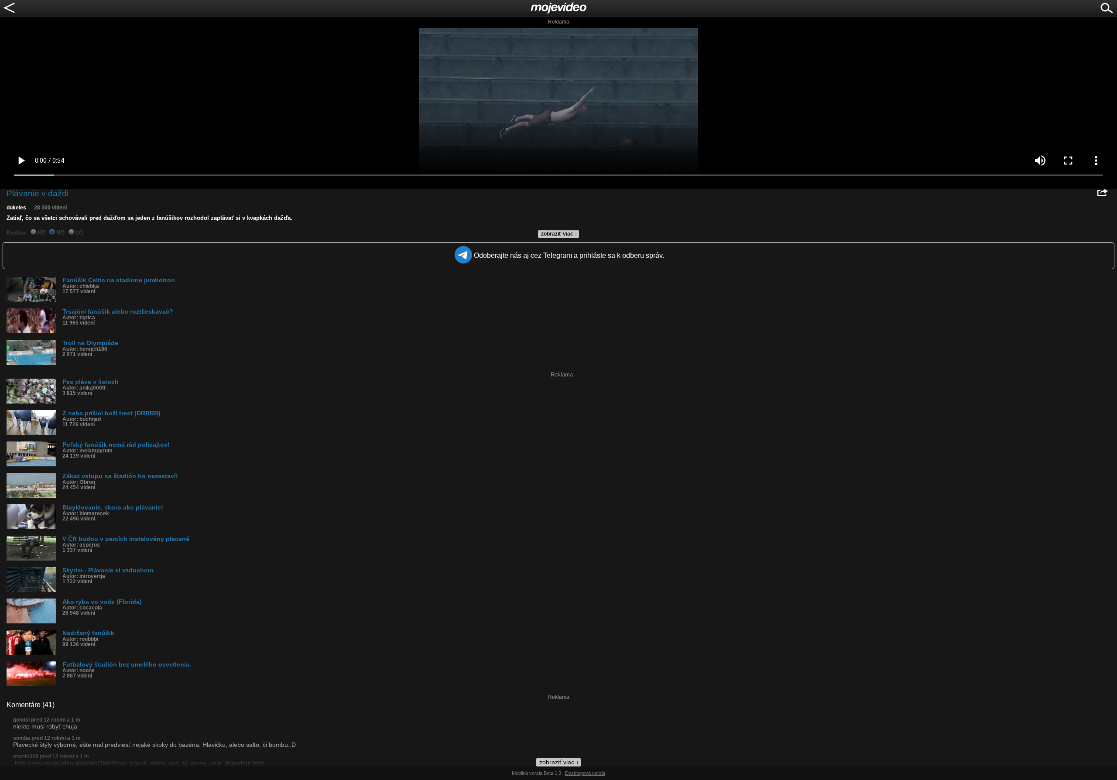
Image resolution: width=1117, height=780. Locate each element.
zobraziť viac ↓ (559, 234)
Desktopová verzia (585, 773)
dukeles (16, 207)
